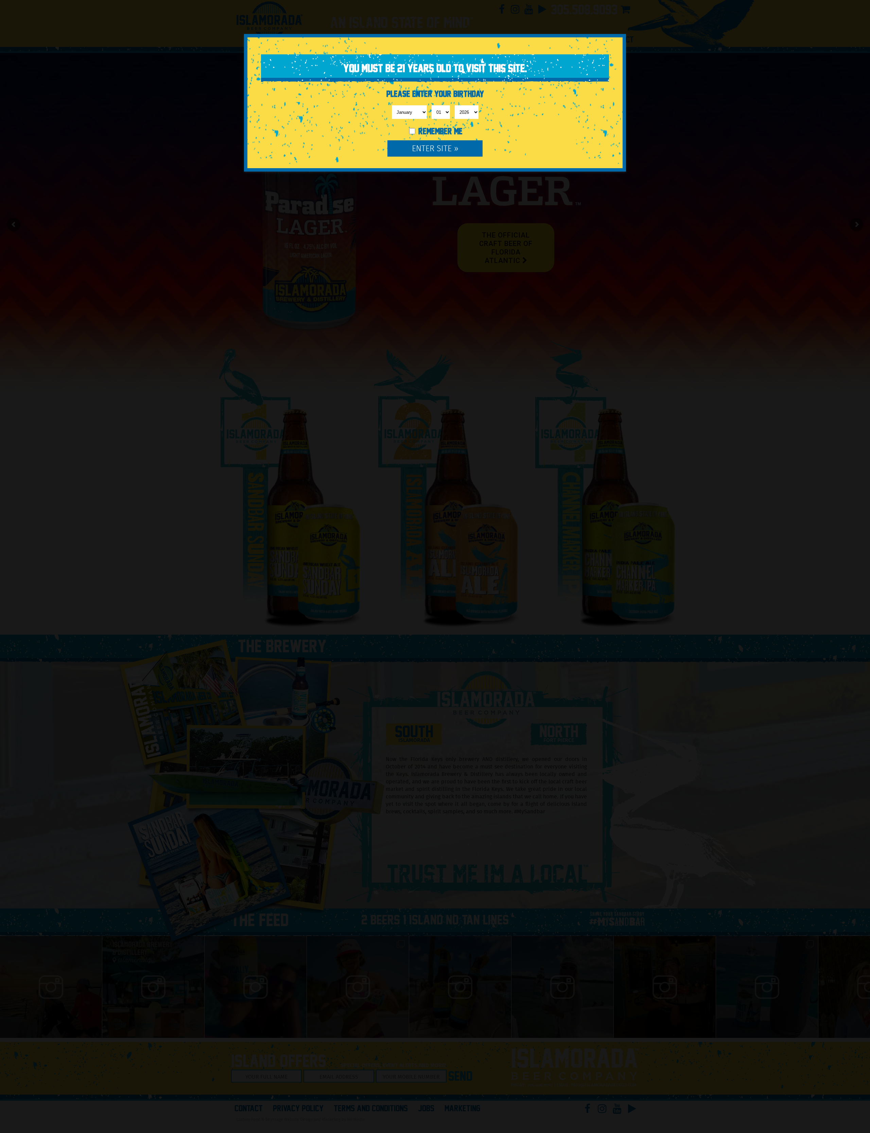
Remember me (439, 131)
